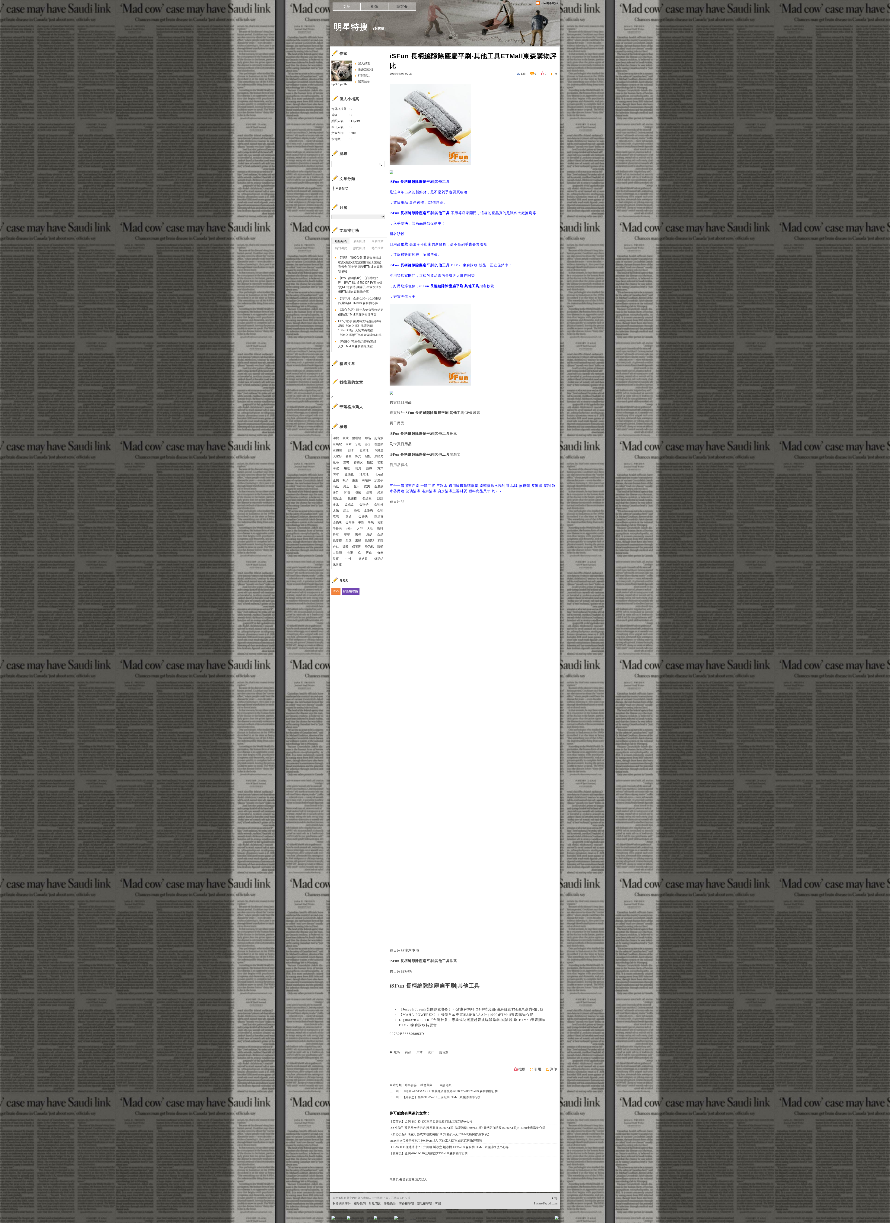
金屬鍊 (378, 486)
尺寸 (419, 1052)
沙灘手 (378, 480)
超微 (369, 468)
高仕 (336, 486)
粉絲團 (340, 1219)
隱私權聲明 (424, 1203)
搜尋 (381, 164)
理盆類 (378, 444)
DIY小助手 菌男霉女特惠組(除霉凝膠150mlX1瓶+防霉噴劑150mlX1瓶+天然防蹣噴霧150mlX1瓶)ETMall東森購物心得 (467, 1128)
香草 (336, 534)
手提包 (337, 528)
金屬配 (337, 444)
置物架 (337, 450)
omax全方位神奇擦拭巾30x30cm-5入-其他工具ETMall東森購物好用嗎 (436, 1140)
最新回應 (359, 241)
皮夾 (367, 486)
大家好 (337, 456)
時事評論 (411, 1085)
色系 (336, 462)
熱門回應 (359, 248)
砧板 (368, 456)
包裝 (358, 492)
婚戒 (357, 510)
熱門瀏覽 (341, 248)
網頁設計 (397, 413)
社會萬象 (426, 1085)
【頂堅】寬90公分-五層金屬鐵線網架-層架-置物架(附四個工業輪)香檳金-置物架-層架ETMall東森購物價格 (360, 264)
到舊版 (379, 28)
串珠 (361, 522)
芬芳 (368, 444)
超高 (397, 1052)
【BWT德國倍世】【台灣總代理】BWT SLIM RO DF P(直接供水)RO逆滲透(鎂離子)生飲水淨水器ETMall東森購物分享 (360, 284)
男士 (346, 486)
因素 (349, 444)
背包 (347, 492)
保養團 (356, 546)
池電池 (364, 474)
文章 (346, 7)
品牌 (349, 540)
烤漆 (380, 492)
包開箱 (352, 498)
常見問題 (375, 1203)
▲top (554, 1198)
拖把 (370, 462)
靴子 (346, 480)
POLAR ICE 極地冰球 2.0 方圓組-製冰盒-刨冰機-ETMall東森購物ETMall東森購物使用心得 (449, 1147)
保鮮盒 (378, 450)
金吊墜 (350, 522)
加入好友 (364, 63)
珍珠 (371, 522)
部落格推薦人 (351, 407)
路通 (349, 516)
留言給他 (364, 81)
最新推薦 (378, 241)
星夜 (336, 558)
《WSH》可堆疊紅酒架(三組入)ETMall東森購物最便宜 (357, 344)
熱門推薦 (378, 248)
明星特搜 (351, 27)
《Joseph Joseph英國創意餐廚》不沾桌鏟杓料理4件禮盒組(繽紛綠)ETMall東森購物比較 (471, 1009)
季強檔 (369, 546)
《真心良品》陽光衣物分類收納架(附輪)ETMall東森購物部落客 (360, 312)
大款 (370, 528)
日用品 (378, 474)
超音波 (443, 1052)
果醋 (358, 540)
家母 (358, 534)
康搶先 (378, 456)
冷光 (358, 456)
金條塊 (337, 522)
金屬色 (349, 474)
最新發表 (341, 241)
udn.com (552, 1203)
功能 (380, 462)
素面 (380, 522)
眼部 (380, 546)
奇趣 (380, 552)
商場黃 (378, 516)
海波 (336, 468)
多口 (336, 492)
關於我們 (360, 1203)
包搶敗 (367, 498)
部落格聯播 (350, 591)
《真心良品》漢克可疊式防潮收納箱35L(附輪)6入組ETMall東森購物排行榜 (439, 1134)
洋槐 (336, 438)
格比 (349, 528)
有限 (350, 552)
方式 (380, 468)
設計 (431, 1052)
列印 (553, 1069)
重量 (355, 480)
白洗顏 (337, 552)
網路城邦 (547, 1219)
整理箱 (356, 438)
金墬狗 (368, 510)
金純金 (349, 504)
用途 (347, 468)
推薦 (521, 1069)
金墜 (380, 510)
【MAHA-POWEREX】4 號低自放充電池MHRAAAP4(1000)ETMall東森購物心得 (466, 1015)
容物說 (358, 462)
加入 (536, 1219)
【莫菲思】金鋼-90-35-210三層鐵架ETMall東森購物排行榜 (441, 1097)
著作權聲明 (406, 1203)
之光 (336, 510)
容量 (349, 456)
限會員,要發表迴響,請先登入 (408, 1179)
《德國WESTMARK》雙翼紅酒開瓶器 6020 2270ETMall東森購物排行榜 (450, 1091)
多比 (336, 504)
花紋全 (337, 498)
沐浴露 (337, 564)
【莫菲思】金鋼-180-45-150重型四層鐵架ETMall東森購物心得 (431, 1121)
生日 (357, 486)
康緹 (369, 534)
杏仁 (336, 546)
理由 (369, 552)
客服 (438, 1203)
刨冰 (351, 450)
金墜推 (378, 504)
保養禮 (337, 540)
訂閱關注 (364, 75)
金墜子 (364, 504)
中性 (349, 558)
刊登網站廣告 (342, 1203)
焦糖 (369, 492)
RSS (336, 591)
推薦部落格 (365, 69)
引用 (537, 1069)
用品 (368, 438)
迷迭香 (363, 558)
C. (359, 552)
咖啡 (380, 528)
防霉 (336, 474)
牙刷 (358, 444)
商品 (408, 1052)
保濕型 (369, 540)
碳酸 (346, 546)
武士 (346, 510)
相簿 (374, 7)
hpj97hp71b (339, 84)
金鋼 (336, 480)
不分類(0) (342, 188)
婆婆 (347, 534)
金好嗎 (363, 516)
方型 (360, 528)
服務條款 (390, 1203)
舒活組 (378, 558)
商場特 (366, 480)
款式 (346, 438)
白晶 (380, 534)
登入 (527, 1219)
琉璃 (336, 516)
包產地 (364, 450)
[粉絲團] (333, 1218)
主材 (346, 462)
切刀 (358, 468)
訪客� (402, 7)
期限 (380, 540)
